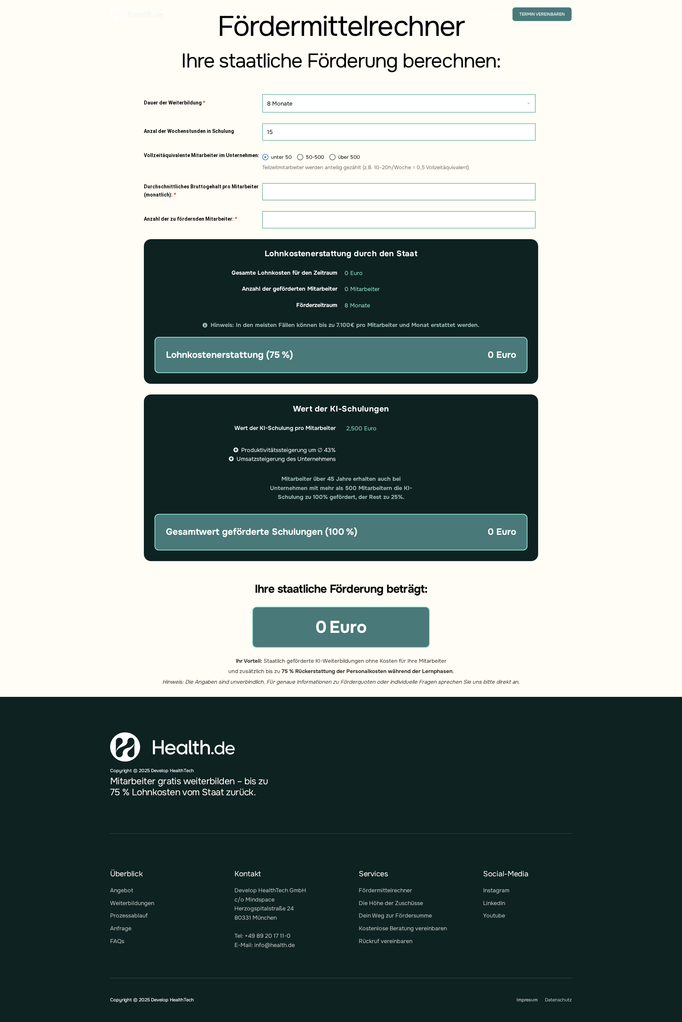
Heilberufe (323, 14)
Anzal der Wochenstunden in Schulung (189, 131)
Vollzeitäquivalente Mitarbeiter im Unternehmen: (201, 155)
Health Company (424, 14)
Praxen (290, 14)
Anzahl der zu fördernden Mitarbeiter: (190, 219)
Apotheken (257, 14)
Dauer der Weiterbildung (174, 103)
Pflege (384, 14)
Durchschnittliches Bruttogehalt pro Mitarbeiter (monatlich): (201, 190)
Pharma (356, 14)
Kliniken (223, 14)
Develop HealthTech (172, 1000)
